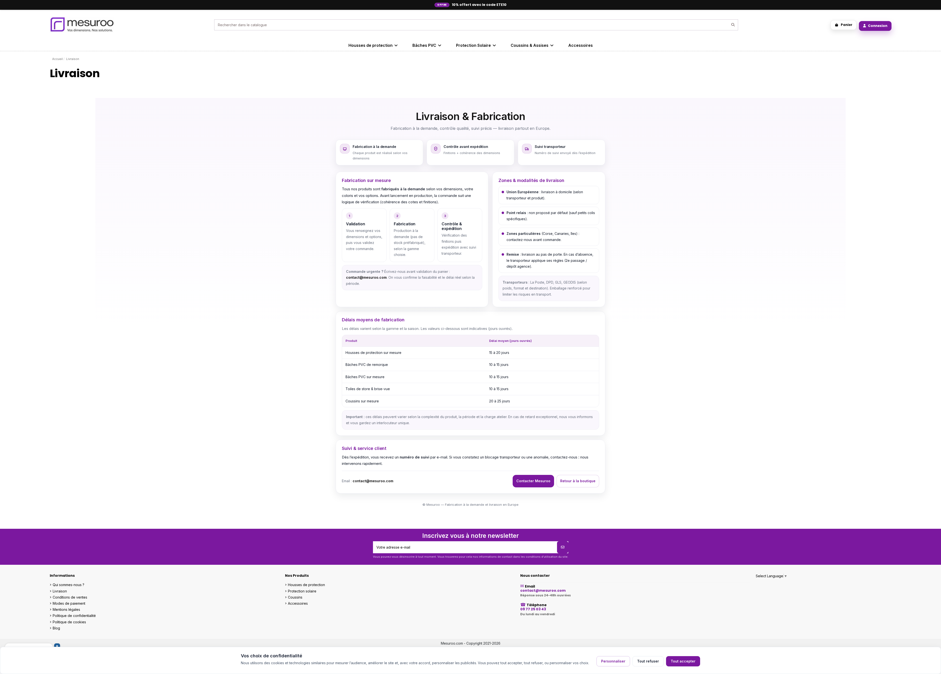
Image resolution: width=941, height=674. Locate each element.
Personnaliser (613, 661)
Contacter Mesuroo (533, 481)
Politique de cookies (69, 622)
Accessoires (298, 603)
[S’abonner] (562, 547)
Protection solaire (302, 591)
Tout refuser (648, 661)
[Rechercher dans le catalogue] (733, 24)
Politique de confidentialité (74, 616)
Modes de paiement (69, 603)
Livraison (60, 591)
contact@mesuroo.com (366, 277)
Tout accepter (683, 661)
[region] (470, 371)
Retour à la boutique (577, 481)
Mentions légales (66, 609)
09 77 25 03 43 (533, 609)
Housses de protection (306, 585)
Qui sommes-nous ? (68, 585)
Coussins (295, 597)
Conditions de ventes (70, 597)
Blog (56, 628)
